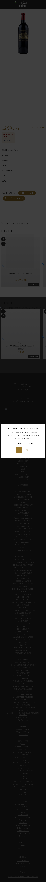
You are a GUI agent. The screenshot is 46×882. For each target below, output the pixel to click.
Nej (26, 450)
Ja (19, 450)
